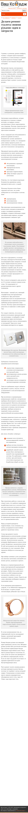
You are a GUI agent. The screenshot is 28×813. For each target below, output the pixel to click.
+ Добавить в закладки (21, 8)
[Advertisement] (14, 42)
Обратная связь (11, 8)
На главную (6, 18)
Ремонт (14, 18)
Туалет (20, 18)
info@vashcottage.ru (20, 810)
